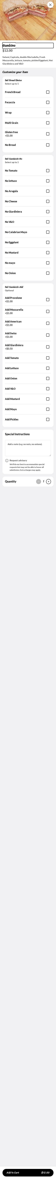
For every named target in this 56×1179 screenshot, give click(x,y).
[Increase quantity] (48, 481)
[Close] (50, 5)
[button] (28, 20)
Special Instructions (17, 434)
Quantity (10, 481)
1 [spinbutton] (43, 481)
